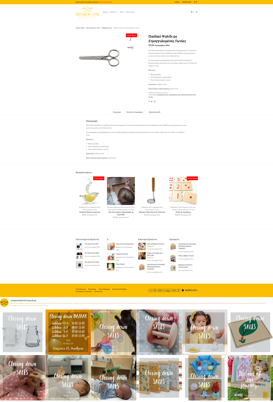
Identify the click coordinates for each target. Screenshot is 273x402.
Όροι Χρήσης (92, 289)
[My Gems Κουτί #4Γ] (79, 246)
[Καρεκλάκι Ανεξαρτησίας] (110, 246)
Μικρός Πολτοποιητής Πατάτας (152, 212)
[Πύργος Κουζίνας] (110, 256)
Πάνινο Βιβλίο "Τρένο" (186, 256)
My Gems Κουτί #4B (92, 253)
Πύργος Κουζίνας (122, 254)
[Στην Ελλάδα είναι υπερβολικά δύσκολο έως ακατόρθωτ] (22, 332)
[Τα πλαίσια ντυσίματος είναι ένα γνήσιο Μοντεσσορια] (159, 378)
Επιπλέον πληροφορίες (135, 112)
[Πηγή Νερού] (110, 266)
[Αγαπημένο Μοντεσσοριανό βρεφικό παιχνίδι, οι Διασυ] (68, 378)
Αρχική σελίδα (80, 28)
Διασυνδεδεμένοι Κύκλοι (155, 244)
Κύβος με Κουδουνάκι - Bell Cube (155, 254)
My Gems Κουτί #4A (92, 262)
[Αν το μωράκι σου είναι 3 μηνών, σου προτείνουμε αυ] (113, 378)
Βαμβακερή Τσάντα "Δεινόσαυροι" (185, 266)
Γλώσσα (109, 207)
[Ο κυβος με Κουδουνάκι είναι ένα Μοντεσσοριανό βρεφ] (22, 378)
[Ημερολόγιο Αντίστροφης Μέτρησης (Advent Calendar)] (142, 267)
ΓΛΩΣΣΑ (177, 2)
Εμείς (122, 12)
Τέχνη (150, 97)
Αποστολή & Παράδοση (119, 289)
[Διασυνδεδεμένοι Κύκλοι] (142, 246)
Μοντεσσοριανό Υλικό (93, 28)
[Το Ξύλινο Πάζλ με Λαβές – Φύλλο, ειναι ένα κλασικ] (250, 332)
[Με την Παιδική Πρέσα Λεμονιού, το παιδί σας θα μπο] (204, 332)
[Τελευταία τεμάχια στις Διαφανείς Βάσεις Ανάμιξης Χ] (113, 332)
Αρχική (105, 12)
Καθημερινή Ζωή (107, 28)
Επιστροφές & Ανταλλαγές (84, 291)
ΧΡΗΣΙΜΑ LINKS (186, 2)
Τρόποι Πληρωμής (104, 289)
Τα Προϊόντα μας (81, 289)
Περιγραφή (117, 112)
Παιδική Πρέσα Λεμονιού (89, 212)
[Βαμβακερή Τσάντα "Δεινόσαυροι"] (173, 267)
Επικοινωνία (130, 12)
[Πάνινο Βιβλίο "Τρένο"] (173, 258)
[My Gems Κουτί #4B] (79, 255)
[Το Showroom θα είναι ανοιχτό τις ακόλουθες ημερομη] (68, 332)
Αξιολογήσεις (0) (154, 112)
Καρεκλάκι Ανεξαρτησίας (125, 244)
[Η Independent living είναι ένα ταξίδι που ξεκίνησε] (250, 378)
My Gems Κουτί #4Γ (92, 244)
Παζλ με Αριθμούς (183, 212)
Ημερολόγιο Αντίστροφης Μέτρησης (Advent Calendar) (156, 266)
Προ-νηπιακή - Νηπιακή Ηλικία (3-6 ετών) (121, 210)
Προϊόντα (113, 12)
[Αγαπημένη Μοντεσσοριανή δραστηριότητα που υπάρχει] (204, 378)
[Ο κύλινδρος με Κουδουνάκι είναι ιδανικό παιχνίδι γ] (159, 332)
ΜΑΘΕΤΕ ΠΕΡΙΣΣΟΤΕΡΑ (105, 2)
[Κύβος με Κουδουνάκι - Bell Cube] (142, 255)
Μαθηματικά (116, 207)
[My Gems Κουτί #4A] (79, 264)
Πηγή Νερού (120, 264)
